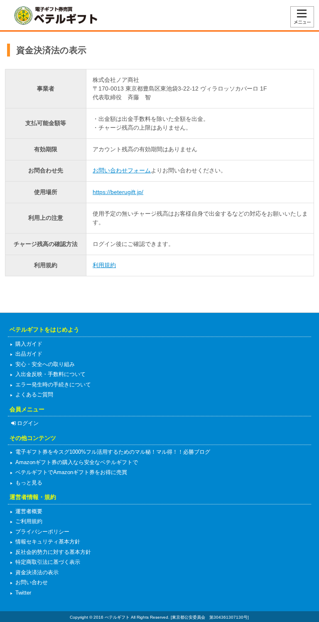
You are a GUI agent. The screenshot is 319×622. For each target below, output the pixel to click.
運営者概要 (28, 511)
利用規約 (104, 265)
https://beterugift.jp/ (118, 192)
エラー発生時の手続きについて (52, 384)
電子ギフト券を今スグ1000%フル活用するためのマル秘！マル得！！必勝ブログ (112, 452)
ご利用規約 (28, 521)
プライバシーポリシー (41, 532)
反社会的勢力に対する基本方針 (52, 552)
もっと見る (28, 482)
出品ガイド (28, 354)
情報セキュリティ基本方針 (47, 541)
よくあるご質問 (33, 394)
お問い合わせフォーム (122, 170)
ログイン (28, 423)
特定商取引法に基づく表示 (47, 562)
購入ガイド (28, 344)
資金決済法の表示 (36, 572)
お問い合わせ (31, 582)
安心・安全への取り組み (44, 364)
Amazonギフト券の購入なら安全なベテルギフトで (76, 462)
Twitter (22, 593)
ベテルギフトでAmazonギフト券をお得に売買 (70, 472)
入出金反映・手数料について (50, 374)
